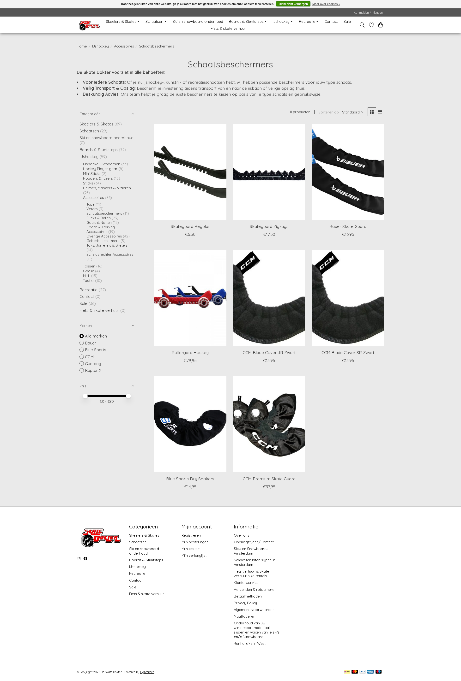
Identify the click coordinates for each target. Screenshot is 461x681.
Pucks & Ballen (98, 218)
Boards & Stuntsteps (98, 149)
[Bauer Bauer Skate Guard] (348, 172)
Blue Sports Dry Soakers (190, 478)
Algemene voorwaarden (254, 609)
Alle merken (96, 335)
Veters (92, 209)
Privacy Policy (245, 603)
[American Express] (370, 672)
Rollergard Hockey (190, 352)
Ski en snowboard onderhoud (198, 21)
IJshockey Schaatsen (101, 163)
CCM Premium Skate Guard (269, 478)
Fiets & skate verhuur (228, 28)
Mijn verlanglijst (194, 555)
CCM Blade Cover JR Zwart (269, 352)
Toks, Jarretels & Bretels (106, 245)
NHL (87, 275)
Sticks (88, 183)
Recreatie (88, 289)
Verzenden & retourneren (255, 589)
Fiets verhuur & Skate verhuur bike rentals (251, 573)
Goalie (88, 270)
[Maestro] (379, 672)
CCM (89, 356)
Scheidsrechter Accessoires (109, 254)
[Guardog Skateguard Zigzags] (269, 172)
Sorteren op (328, 112)
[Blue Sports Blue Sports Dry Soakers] (190, 424)
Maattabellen (244, 616)
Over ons (241, 535)
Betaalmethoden (248, 596)
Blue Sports (95, 349)
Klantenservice (246, 582)
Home (82, 46)
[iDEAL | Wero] (347, 672)
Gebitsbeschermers (103, 240)
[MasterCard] (355, 672)
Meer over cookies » (326, 4)
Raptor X (93, 370)
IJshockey (100, 46)
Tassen (89, 266)
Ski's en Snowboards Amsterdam (251, 551)
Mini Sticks (92, 173)
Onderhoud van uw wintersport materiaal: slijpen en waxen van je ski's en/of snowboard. (256, 630)
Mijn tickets (191, 548)
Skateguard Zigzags (269, 226)
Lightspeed (147, 672)
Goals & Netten (99, 222)
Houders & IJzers (98, 178)
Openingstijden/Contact (254, 542)
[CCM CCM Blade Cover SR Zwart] (348, 298)
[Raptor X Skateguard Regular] (190, 172)
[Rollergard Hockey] (190, 298)
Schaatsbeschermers (104, 213)
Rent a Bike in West (250, 643)
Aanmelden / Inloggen (368, 12)
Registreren (191, 535)
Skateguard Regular (190, 226)
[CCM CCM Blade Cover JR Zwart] (269, 298)
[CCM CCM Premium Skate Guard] (269, 424)
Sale (347, 21)
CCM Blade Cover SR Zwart (347, 352)
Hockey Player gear (100, 168)
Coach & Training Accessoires (100, 229)
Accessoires (124, 46)
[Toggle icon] (362, 25)
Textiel (88, 280)
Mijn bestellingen (195, 542)
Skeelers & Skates (96, 123)
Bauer (90, 342)
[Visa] (362, 672)
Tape (90, 204)
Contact (331, 21)
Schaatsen (89, 130)
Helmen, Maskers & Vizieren (107, 187)
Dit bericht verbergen (293, 4)
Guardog (93, 363)
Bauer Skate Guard (347, 226)
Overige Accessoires (104, 236)
